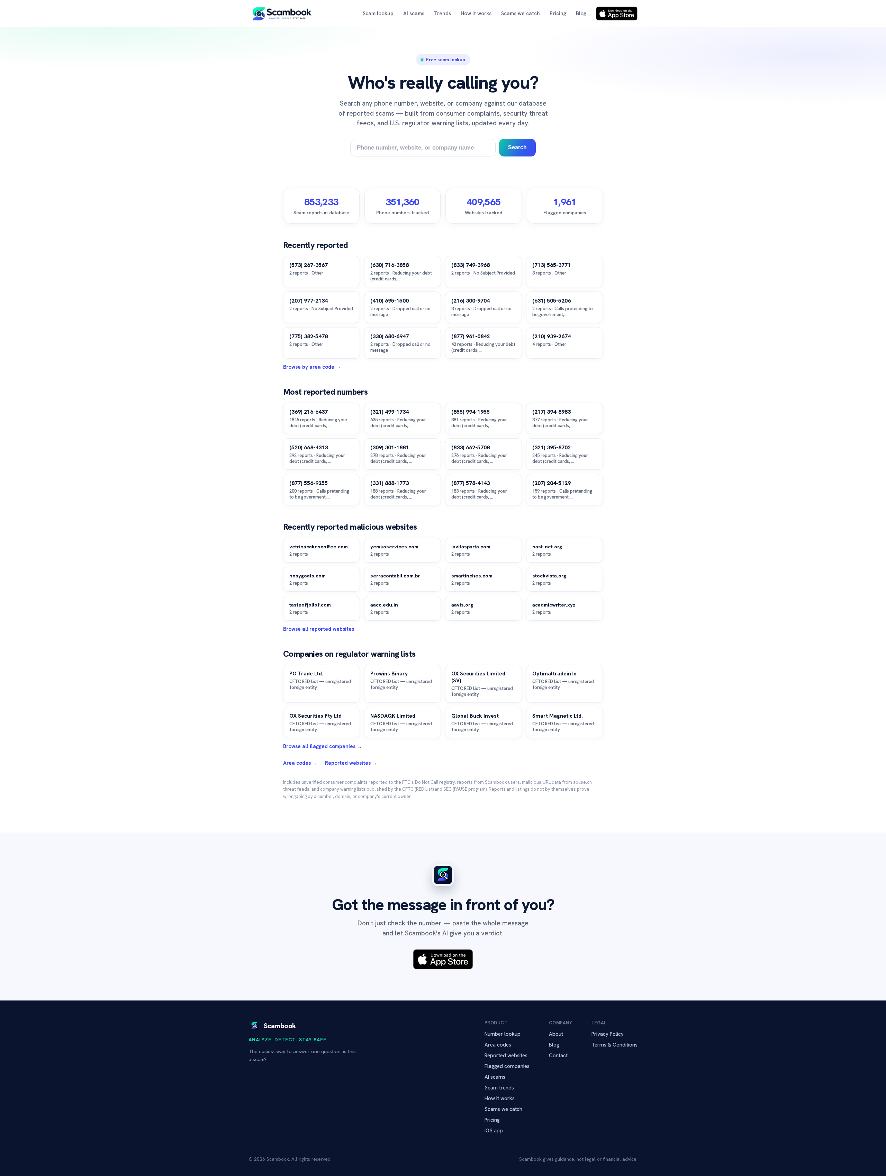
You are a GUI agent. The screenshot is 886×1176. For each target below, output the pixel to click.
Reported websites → (351, 763)
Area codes (498, 1044)
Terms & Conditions (614, 1044)
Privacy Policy (607, 1034)
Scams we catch (520, 13)
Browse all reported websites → (322, 629)
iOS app (494, 1130)
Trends (442, 13)
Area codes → (300, 763)
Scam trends (499, 1087)
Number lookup (503, 1034)
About (556, 1034)
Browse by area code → (312, 366)
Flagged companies (507, 1066)
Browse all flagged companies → (322, 746)
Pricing (558, 13)
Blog (581, 13)
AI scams (413, 13)
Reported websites (506, 1055)
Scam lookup (378, 13)
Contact (558, 1055)
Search (517, 147)
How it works (476, 13)
